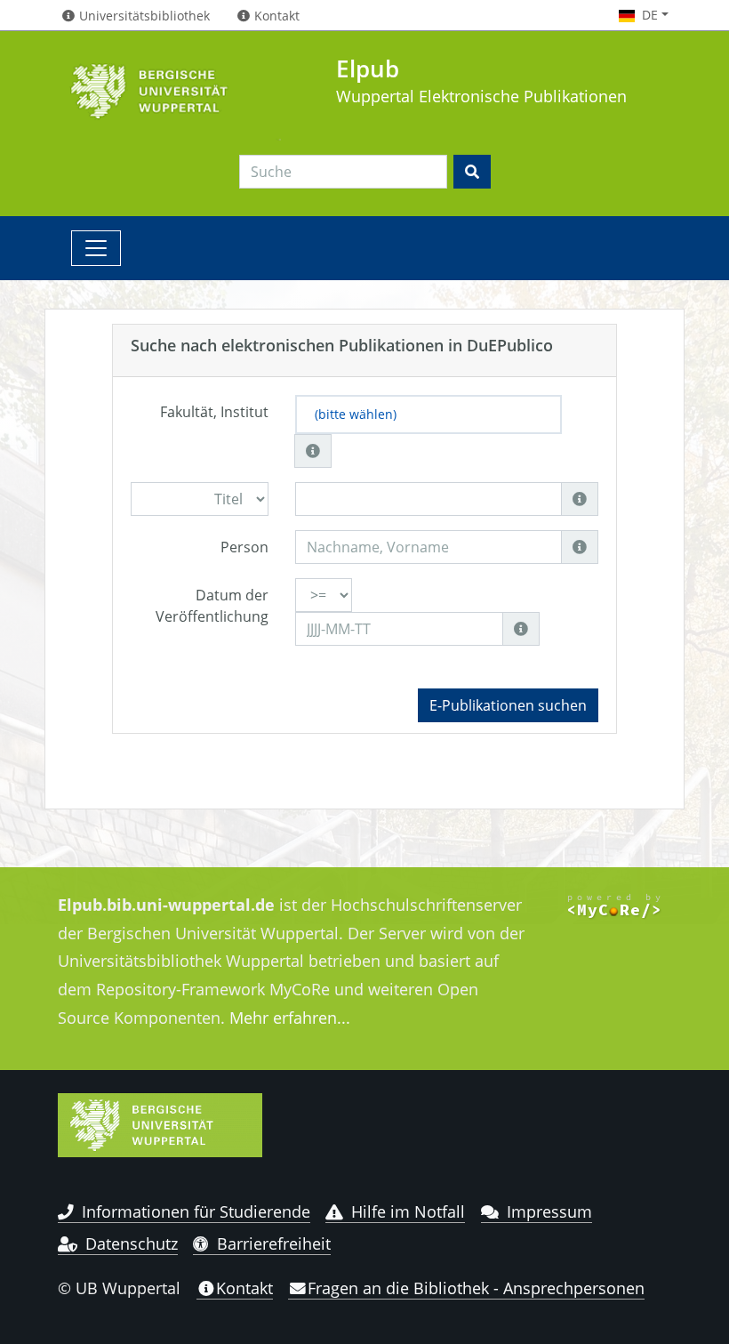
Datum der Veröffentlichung (212, 605)
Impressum (549, 1211)
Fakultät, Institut (214, 412)
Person (244, 547)
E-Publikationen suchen (508, 705)
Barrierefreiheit (274, 1243)
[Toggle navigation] (96, 248)
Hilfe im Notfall (408, 1211)
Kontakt (244, 1288)
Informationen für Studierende (196, 1211)
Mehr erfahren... (289, 1017)
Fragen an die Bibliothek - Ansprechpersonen (476, 1288)
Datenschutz (131, 1243)
